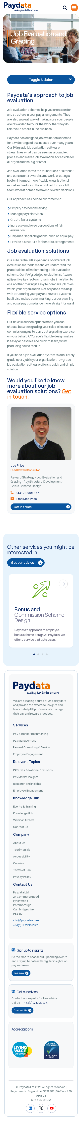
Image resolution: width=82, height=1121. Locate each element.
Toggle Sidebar (41, 80)
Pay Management (24, 740)
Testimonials (21, 849)
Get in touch (23, 507)
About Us (19, 843)
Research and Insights (27, 784)
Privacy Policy (22, 877)
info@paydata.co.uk (26, 920)
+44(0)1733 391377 (25, 925)
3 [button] (42, 654)
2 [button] (38, 654)
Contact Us (20, 827)
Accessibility (21, 856)
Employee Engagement (28, 754)
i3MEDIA (45, 1100)
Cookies (18, 863)
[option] (41, 611)
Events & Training (24, 806)
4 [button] (47, 654)
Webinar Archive (23, 820)
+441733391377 (27, 492)
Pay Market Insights (25, 777)
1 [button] (34, 654)
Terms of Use (22, 870)
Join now (19, 973)
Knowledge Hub (23, 813)
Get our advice (22, 562)
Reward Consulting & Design (31, 747)
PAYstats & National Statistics (33, 770)
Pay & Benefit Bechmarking (30, 734)
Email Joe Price (26, 498)
